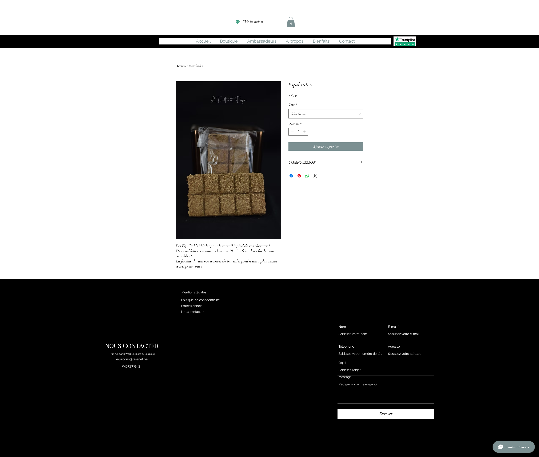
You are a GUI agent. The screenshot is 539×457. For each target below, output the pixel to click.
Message (345, 377)
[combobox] (325, 113)
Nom (342, 326)
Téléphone (346, 346)
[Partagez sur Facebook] (291, 175)
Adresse (394, 346)
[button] (291, 22)
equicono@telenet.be (132, 359)
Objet (342, 362)
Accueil (181, 66)
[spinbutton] (298, 131)
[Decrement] (291, 131)
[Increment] (304, 131)
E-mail (392, 326)
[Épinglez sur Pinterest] (299, 175)
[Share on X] (315, 175)
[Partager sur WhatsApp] (307, 175)
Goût (292, 104)
